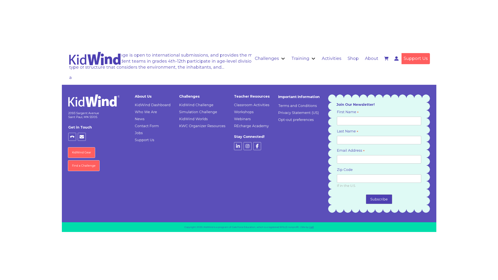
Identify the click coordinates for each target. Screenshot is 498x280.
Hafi (311, 227)
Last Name (347, 131)
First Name (348, 112)
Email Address (351, 151)
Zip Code (345, 170)
